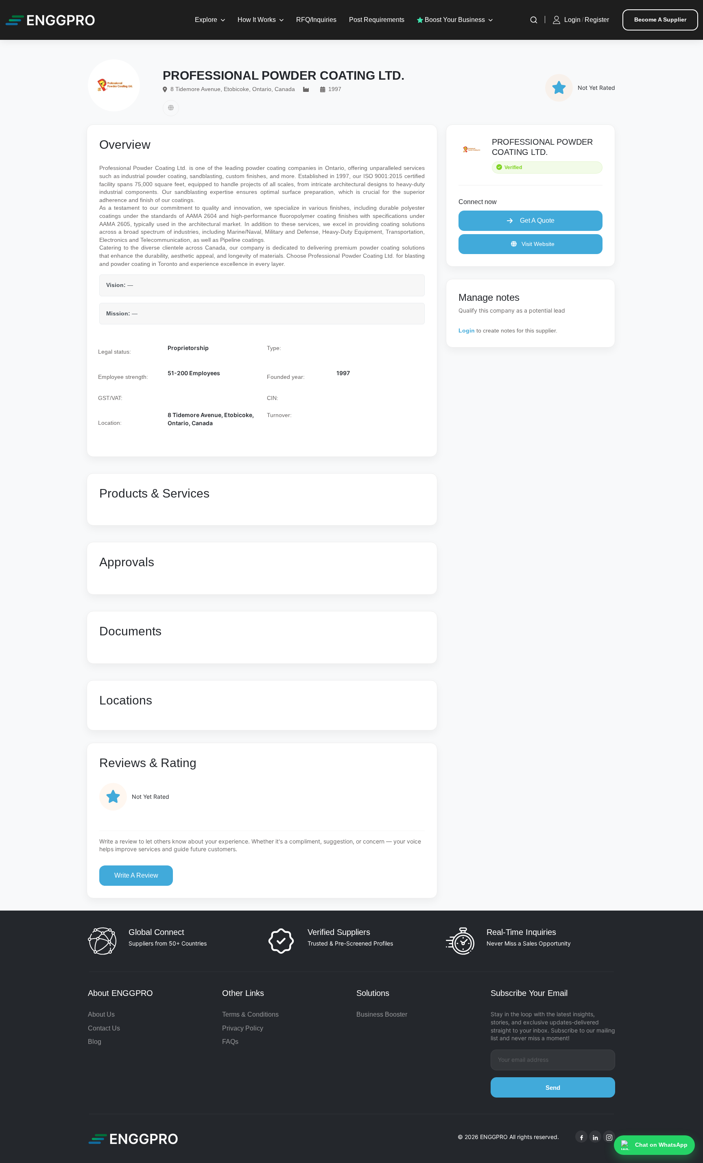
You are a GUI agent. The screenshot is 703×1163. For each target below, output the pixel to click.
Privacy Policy (242, 1028)
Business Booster (381, 1014)
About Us (101, 1014)
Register (597, 19)
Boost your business (454, 19)
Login (572, 19)
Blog (94, 1041)
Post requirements (376, 19)
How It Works (257, 19)
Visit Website (537, 244)
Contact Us (104, 1028)
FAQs (230, 1041)
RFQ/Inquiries (316, 19)
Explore (206, 19)
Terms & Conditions (250, 1014)
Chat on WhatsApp (661, 1144)
